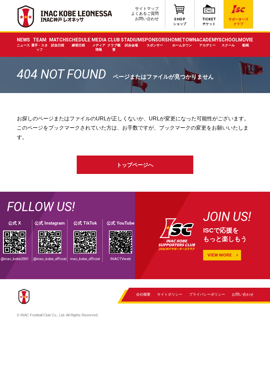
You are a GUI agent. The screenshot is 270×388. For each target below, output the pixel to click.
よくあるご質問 (145, 13)
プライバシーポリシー (207, 294)
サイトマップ (147, 8)
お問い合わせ (147, 18)
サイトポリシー (169, 294)
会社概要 (143, 294)
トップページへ (135, 165)
